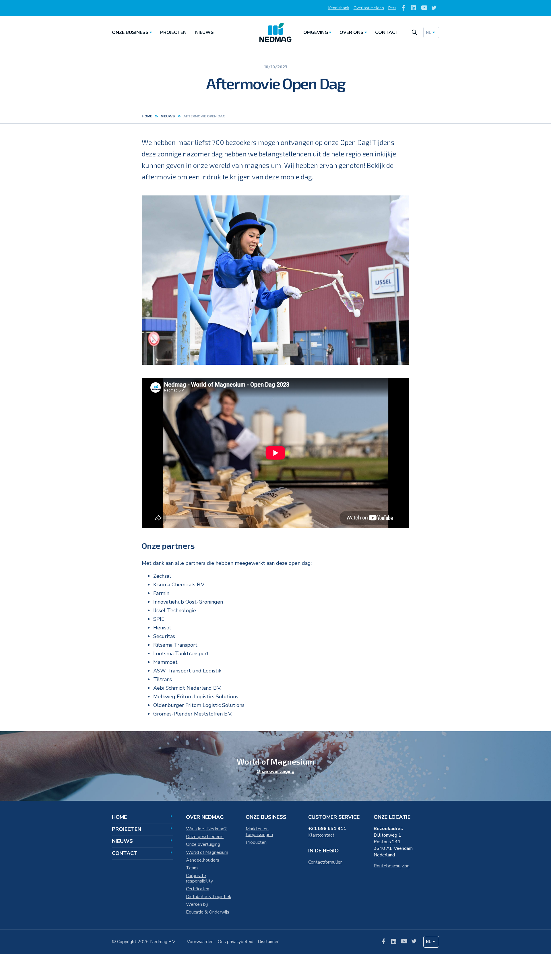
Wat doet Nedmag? (206, 829)
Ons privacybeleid (235, 942)
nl (428, 32)
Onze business (130, 32)
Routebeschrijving (392, 866)
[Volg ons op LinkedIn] (414, 8)
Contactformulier (325, 862)
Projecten (173, 32)
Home (147, 116)
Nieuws (204, 32)
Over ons (351, 32)
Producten (256, 842)
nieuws (168, 116)
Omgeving (315, 32)
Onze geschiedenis (205, 836)
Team (192, 868)
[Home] (275, 32)
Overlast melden (369, 8)
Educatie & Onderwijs (207, 912)
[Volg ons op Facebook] (403, 8)
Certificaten (197, 889)
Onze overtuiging (275, 771)
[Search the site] (414, 32)
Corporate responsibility (199, 878)
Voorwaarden (200, 942)
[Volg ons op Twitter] (434, 8)
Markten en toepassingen (259, 832)
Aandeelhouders (202, 860)
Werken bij (197, 904)
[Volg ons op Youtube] (424, 8)
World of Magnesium (207, 852)
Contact (387, 32)
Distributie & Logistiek (208, 896)
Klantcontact (321, 835)
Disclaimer (268, 942)
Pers (392, 8)
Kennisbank (338, 8)
